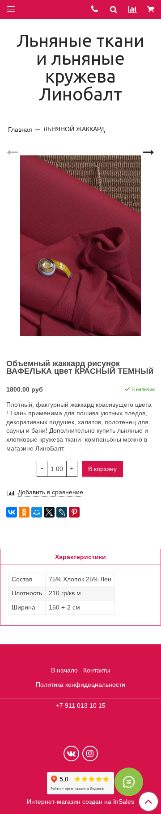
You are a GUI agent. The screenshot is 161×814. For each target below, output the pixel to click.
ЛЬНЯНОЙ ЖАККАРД (74, 129)
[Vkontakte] (71, 753)
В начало (64, 670)
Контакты (96, 670)
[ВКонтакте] (11, 512)
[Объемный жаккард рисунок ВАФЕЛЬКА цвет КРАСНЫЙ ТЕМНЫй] (80, 245)
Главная (20, 129)
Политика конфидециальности (80, 684)
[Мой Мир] (36, 512)
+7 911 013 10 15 (81, 705)
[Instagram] (90, 753)
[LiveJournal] (61, 512)
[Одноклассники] (24, 512)
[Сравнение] (132, 9)
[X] (49, 512)
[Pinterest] (74, 512)
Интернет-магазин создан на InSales (80, 801)
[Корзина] (151, 9)
